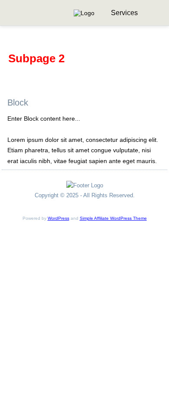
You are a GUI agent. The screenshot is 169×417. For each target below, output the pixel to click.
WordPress (58, 218)
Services (124, 12)
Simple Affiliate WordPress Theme (113, 218)
